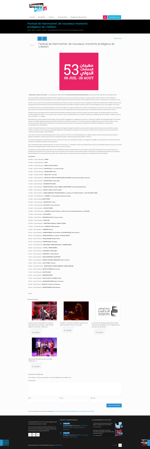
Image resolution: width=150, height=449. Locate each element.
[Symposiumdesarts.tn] (38, 7)
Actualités (38, 30)
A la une (44, 30)
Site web (93, 398)
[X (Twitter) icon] (114, 445)
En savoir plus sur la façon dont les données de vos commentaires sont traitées (74, 411)
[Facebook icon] (113, 445)
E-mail (61, 398)
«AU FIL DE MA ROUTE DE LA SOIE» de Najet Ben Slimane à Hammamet (75, 427)
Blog (33, 30)
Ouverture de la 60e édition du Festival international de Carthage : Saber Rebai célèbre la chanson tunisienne (40, 325)
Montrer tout (118, 38)
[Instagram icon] (116, 445)
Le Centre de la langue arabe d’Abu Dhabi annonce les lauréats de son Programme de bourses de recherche (106, 325)
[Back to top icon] (120, 445)
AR (105, 17)
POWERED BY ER (58, 445)
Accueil (29, 30)
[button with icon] (30, 434)
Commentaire (32, 380)
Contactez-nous (114, 17)
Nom (29, 398)
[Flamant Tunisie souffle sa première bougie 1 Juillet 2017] (145, 443)
